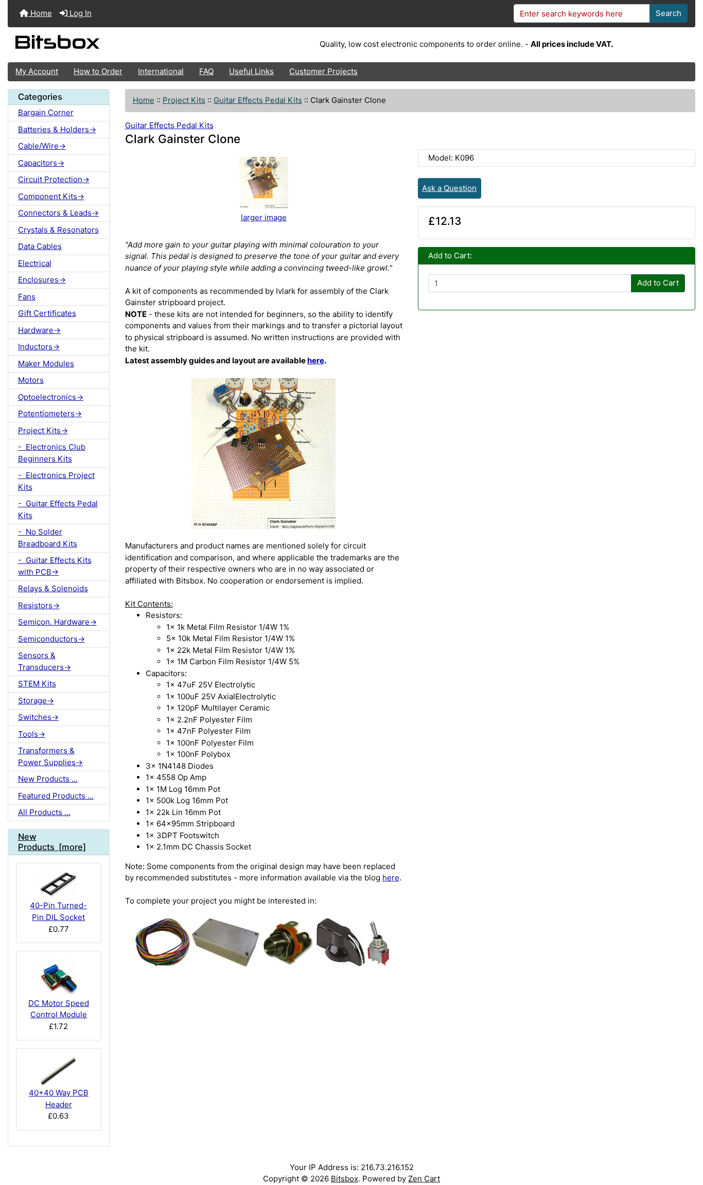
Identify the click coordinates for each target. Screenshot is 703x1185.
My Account (36, 71)
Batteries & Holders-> (57, 129)
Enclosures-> (42, 280)
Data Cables (40, 246)
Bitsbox (344, 1178)
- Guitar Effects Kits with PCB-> (55, 566)
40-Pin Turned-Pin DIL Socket (58, 911)
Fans (27, 297)
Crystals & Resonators (58, 230)
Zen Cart (424, 1178)
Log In (79, 13)
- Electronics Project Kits (56, 481)
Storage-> (36, 700)
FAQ (206, 71)
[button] (685, 1137)
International (161, 71)
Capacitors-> (41, 163)
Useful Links (251, 71)
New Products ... (48, 779)
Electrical (34, 263)
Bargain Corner (46, 112)
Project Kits (184, 100)
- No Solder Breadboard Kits (47, 538)
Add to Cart (658, 283)
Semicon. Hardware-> (57, 622)
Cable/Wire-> (42, 146)
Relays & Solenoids (53, 588)
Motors (31, 380)
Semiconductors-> (51, 639)
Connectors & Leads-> (58, 213)
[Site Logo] (122, 45)
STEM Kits (37, 683)
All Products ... (44, 812)
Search (668, 13)
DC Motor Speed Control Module (58, 1009)
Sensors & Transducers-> (44, 661)
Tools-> (31, 734)
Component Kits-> (51, 196)
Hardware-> (39, 330)
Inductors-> (39, 346)
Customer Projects (323, 71)
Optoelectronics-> (50, 397)
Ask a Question (449, 188)
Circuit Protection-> (54, 179)
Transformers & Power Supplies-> (50, 756)
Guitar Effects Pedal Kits (258, 100)
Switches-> (38, 717)
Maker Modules (46, 363)
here (315, 360)
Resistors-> (39, 605)
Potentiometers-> (50, 413)
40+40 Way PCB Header (59, 1098)
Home (40, 13)
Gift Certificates (47, 313)
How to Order (98, 71)
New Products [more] (52, 842)
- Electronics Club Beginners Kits (51, 453)
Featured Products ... (56, 796)
